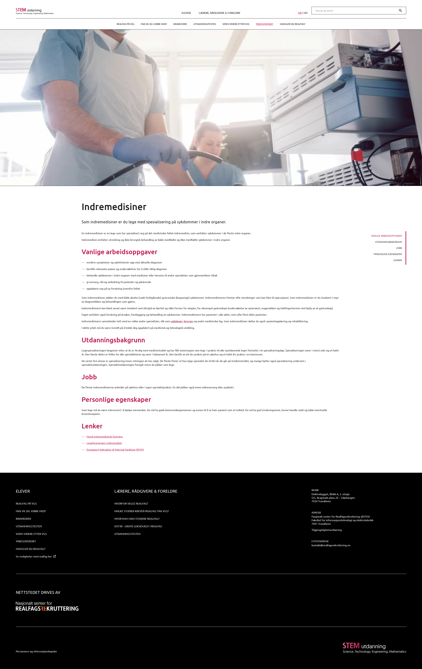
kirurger (189, 321)
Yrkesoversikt (264, 23)
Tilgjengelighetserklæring (327, 529)
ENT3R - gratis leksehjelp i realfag (138, 526)
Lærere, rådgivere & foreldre (219, 12)
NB (300, 12)
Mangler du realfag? (292, 23)
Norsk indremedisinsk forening (105, 436)
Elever (186, 12)
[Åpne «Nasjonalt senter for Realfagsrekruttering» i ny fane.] (47, 606)
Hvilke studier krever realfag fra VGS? (141, 511)
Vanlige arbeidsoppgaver (386, 235)
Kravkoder (180, 23)
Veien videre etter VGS (236, 23)
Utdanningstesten (205, 23)
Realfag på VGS (125, 23)
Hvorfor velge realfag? (131, 503)
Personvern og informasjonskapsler (36, 651)
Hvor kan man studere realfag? (136, 518)
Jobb (399, 247)
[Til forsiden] (63, 11)
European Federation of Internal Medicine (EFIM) (115, 449)
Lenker (397, 260)
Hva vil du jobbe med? (154, 23)
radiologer (176, 321)
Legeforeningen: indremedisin (104, 443)
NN (306, 12)
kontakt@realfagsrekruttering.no (331, 545)
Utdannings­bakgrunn (388, 241)
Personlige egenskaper (388, 254)
